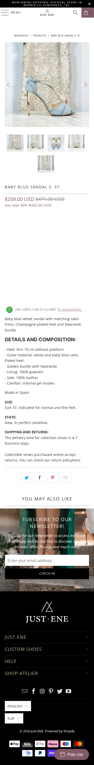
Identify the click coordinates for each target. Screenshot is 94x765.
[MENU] (2, 13)
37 (10, 227)
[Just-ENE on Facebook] (34, 691)
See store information (25, 293)
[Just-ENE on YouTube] (68, 691)
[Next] (85, 84)
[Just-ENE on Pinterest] (51, 691)
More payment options (47, 271)
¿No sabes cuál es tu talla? (48, 309)
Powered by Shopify (60, 731)
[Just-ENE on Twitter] (60, 691)
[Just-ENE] (47, 13)
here (76, 460)
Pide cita (75, 754)
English (15, 706)
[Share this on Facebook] (39, 477)
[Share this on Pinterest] (52, 477)
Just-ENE (37, 731)
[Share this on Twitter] (26, 477)
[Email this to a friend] (65, 477)
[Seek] (75, 13)
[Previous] (9, 84)
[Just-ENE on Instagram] (42, 691)
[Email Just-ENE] (25, 691)
